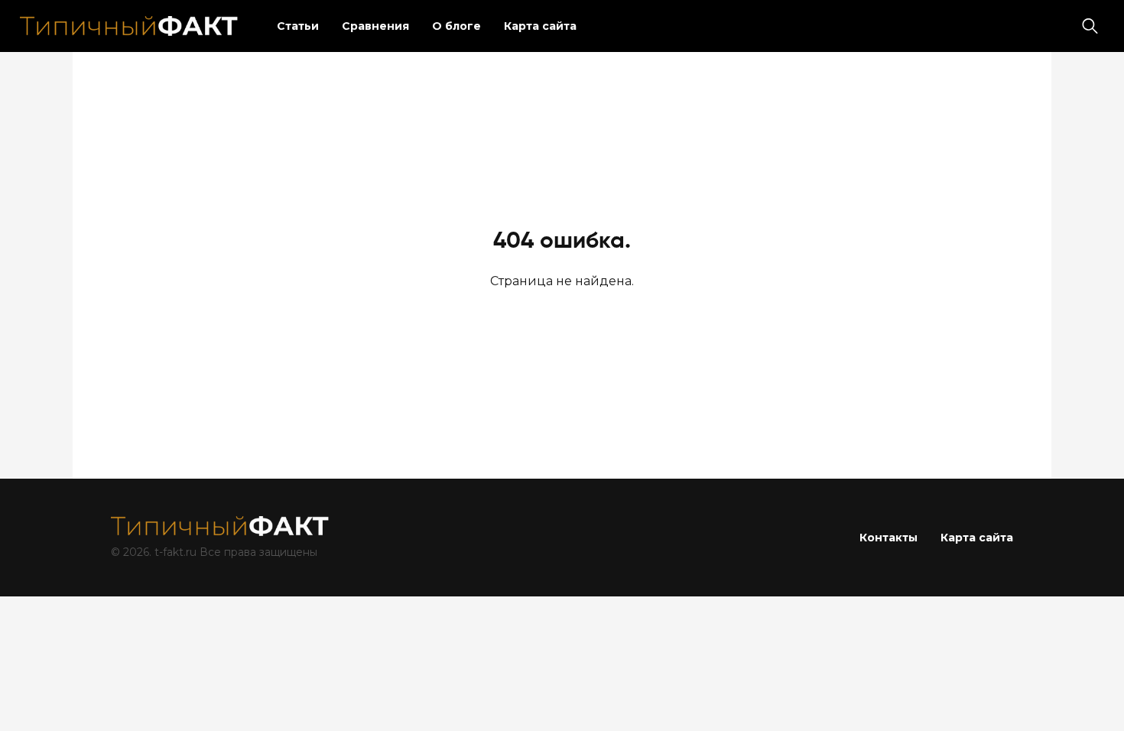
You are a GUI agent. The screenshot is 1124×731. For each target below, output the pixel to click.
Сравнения (375, 26)
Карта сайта (540, 26)
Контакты (888, 537)
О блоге (456, 26)
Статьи (298, 26)
